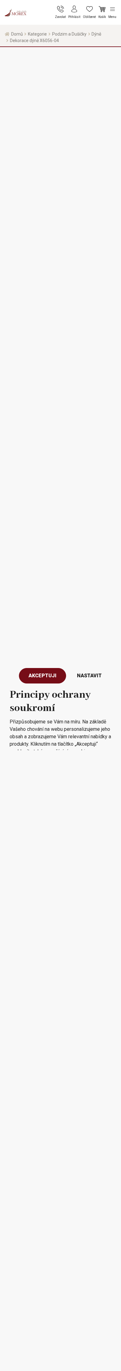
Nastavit (89, 676)
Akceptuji (42, 676)
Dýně (96, 34)
